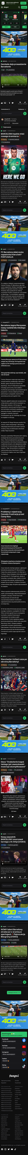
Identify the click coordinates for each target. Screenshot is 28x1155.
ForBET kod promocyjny (6, 1108)
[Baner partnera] (14, 44)
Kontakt (17, 1080)
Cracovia (3, 1126)
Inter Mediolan (18, 1138)
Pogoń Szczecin (4, 1130)
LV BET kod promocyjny (6, 1098)
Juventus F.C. (18, 1136)
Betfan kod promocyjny (6, 1102)
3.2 (16, 23)
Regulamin (3, 1082)
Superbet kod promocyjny (6, 1094)
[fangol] (14, 1076)
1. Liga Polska (17, 1090)
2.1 (5, 23)
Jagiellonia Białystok (5, 1128)
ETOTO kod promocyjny (6, 1088)
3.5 (11, 23)
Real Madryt (17, 1126)
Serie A (16, 1100)
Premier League (18, 1094)
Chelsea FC (17, 1118)
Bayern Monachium (19, 1130)
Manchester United (19, 1124)
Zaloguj (24, 7)
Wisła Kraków (4, 1118)
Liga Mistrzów (18, 1104)
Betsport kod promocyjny (6, 1092)
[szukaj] (19, 7)
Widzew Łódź (4, 1132)
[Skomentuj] (24, 210)
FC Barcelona (18, 1128)
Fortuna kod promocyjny (6, 1100)
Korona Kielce (4, 1138)
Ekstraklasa (17, 1088)
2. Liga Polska (18, 1092)
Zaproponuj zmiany (6, 1080)
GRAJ (6, 27)
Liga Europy (17, 1106)
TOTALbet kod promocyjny (7, 1110)
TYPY (15, 27)
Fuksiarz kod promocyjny (6, 1096)
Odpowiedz (15, 123)
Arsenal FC (17, 1116)
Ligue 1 (16, 1102)
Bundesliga (17, 1098)
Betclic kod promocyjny (6, 1106)
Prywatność (18, 1082)
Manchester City (18, 1122)
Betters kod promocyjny (6, 1104)
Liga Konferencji (18, 1108)
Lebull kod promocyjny (6, 1090)
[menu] (2, 7)
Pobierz (23, 3)
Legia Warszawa (4, 1116)
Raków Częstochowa (5, 1134)
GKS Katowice (4, 1136)
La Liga (16, 1096)
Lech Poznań (3, 1120)
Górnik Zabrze (4, 1122)
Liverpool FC (17, 1120)
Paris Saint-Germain (19, 1134)
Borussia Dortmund (19, 1132)
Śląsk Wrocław (4, 1124)
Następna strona (13, 992)
